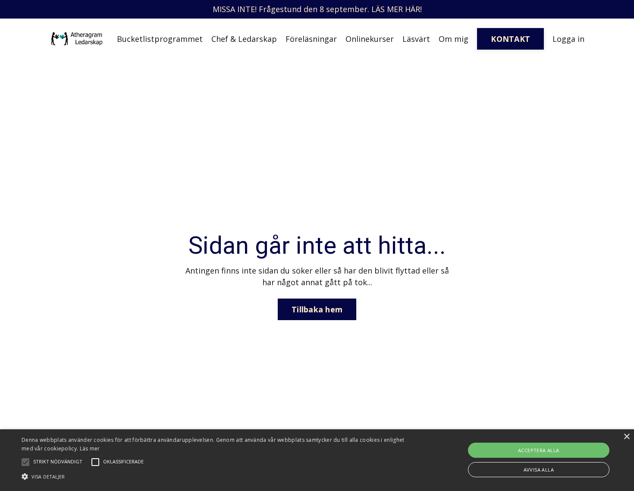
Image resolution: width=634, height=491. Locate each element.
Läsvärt (416, 39)
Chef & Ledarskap (244, 39)
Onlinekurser (369, 39)
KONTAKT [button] (510, 39)
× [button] (626, 437)
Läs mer (90, 448)
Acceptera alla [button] (538, 450)
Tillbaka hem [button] (317, 309)
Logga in (568, 39)
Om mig (453, 39)
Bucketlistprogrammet (160, 39)
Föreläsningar (311, 39)
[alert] (317, 460)
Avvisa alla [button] (539, 469)
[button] (214, 476)
